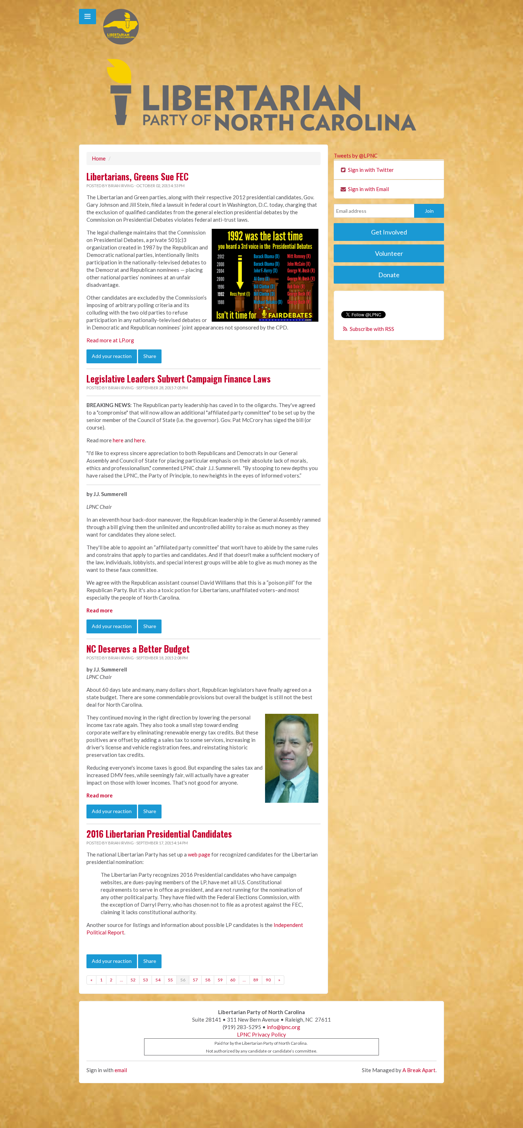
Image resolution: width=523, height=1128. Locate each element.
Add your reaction (112, 356)
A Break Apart (418, 1070)
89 (255, 979)
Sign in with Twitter (370, 170)
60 (232, 979)
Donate (389, 275)
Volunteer (389, 253)
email (121, 1070)
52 (133, 979)
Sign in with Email (368, 189)
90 (268, 979)
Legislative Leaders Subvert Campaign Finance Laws (178, 378)
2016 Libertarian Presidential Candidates (159, 833)
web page (199, 854)
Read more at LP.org (110, 340)
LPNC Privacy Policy (261, 1034)
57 (195, 979)
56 (182, 979)
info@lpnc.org (283, 1027)
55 (170, 979)
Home (99, 158)
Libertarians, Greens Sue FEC (137, 176)
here (118, 440)
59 (220, 979)
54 (157, 979)
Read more (99, 610)
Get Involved (389, 232)
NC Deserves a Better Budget (138, 648)
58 (207, 979)
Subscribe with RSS (372, 329)
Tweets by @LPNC (355, 155)
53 (145, 979)
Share (149, 356)
